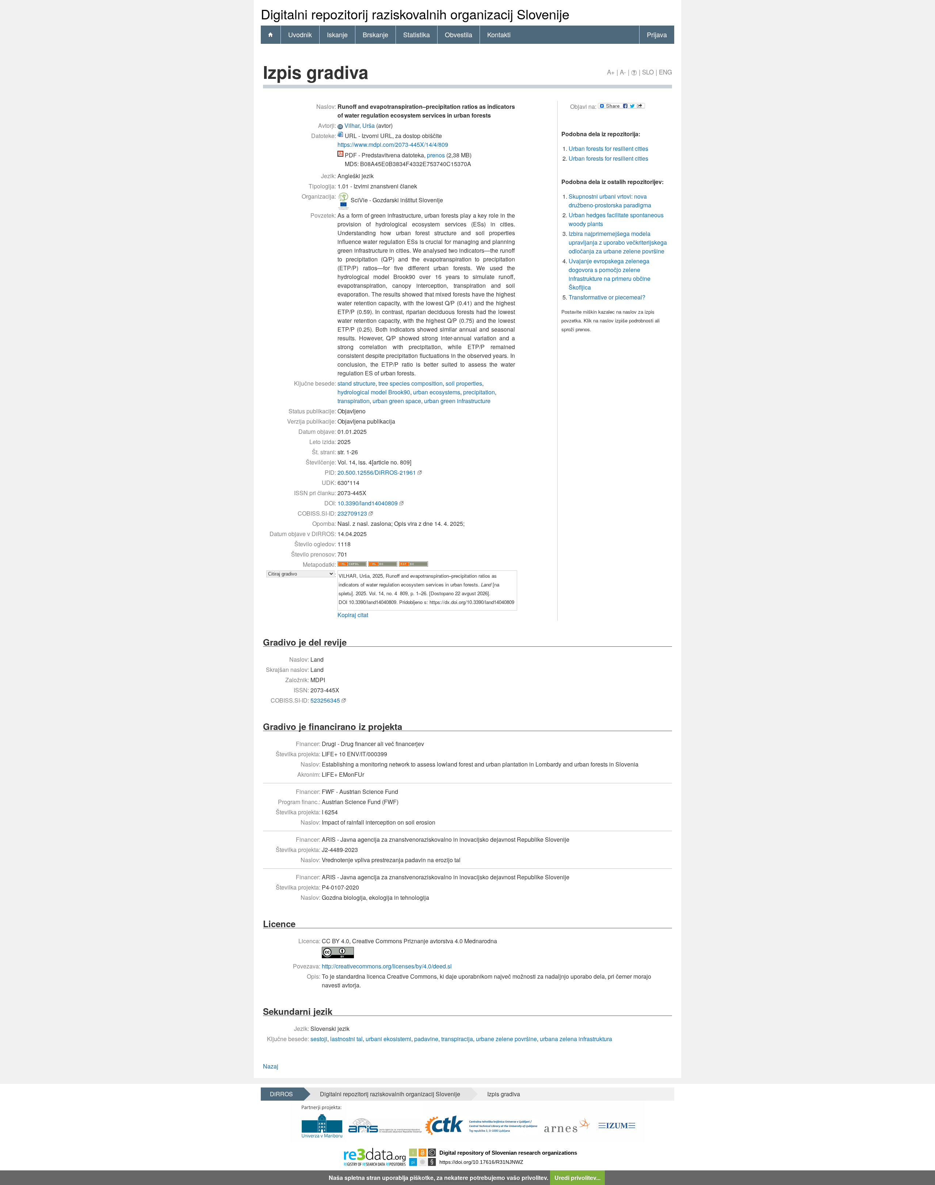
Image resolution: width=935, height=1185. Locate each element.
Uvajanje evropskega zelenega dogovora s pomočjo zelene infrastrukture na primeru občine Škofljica (609, 274)
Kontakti (499, 34)
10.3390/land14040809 (367, 503)
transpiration (353, 401)
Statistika (416, 34)
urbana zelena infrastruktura (576, 1039)
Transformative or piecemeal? (607, 297)
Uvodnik (300, 34)
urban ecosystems (436, 392)
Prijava (657, 34)
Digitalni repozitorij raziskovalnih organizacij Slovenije (390, 1094)
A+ (611, 71)
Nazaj (270, 1066)
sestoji (318, 1039)
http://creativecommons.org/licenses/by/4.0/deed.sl (387, 966)
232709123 (352, 513)
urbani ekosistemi (388, 1039)
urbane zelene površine (506, 1039)
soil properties (464, 383)
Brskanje (375, 34)
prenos (436, 155)
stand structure (356, 383)
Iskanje (337, 34)
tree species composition (410, 383)
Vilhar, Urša (359, 125)
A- (623, 71)
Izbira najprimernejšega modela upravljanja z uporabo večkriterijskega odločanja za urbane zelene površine (618, 242)
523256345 (325, 700)
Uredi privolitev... (577, 1177)
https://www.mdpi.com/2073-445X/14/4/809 (392, 144)
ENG (665, 71)
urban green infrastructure (457, 401)
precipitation (479, 392)
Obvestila (458, 34)
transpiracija (457, 1039)
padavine (426, 1039)
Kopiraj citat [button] (352, 615)
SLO (648, 71)
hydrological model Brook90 (373, 392)
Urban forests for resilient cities (608, 148)
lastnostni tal (346, 1039)
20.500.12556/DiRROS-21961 (376, 472)
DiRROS (281, 1094)
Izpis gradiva (503, 1094)
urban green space (397, 401)
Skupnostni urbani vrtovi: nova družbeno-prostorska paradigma (610, 200)
